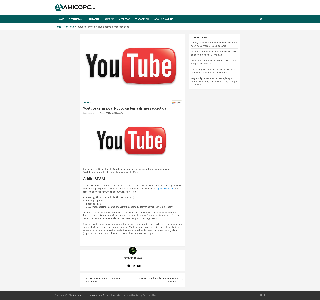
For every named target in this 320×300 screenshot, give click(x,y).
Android (109, 19)
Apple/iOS (124, 19)
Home (61, 19)
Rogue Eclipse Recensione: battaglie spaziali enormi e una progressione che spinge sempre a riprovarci (214, 81)
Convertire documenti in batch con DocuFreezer (103, 280)
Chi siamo (118, 295)
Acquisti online (163, 19)
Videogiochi (142, 19)
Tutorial (94, 19)
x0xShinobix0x (117, 113)
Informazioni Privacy (100, 295)
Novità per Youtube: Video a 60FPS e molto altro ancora (157, 280)
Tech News (75, 19)
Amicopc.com (80, 295)
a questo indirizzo (165, 188)
